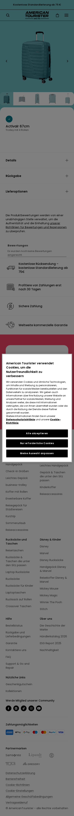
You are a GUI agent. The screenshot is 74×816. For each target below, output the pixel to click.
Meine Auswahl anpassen (37, 453)
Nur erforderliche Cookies (37, 443)
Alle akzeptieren (37, 433)
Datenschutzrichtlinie (20, 419)
